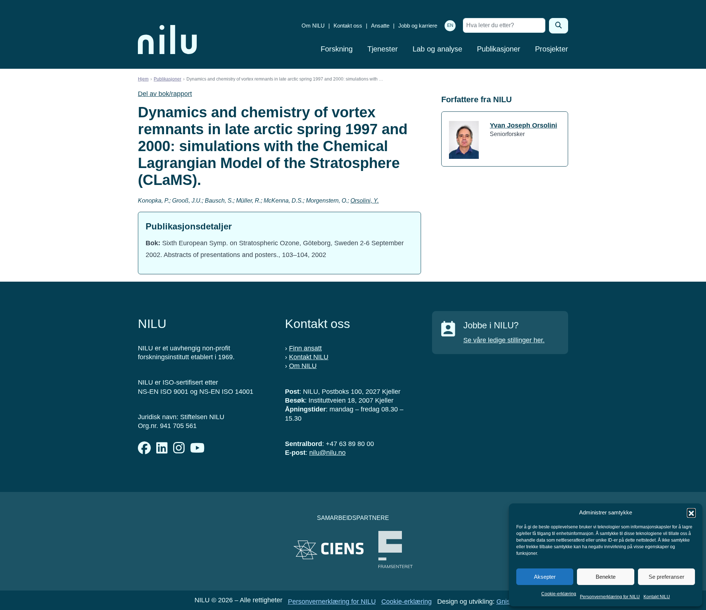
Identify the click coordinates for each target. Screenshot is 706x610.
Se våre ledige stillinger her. (504, 340)
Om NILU (313, 25)
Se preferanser (666, 577)
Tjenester (382, 49)
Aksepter (545, 577)
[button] (691, 512)
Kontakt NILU (656, 596)
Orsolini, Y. (364, 200)
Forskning (337, 49)
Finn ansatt (305, 348)
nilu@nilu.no (327, 452)
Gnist (504, 601)
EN (450, 25)
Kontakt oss (348, 25)
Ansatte (380, 25)
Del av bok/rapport (165, 93)
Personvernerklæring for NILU (610, 596)
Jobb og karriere (417, 25)
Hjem (143, 79)
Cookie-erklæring (558, 593)
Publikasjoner (498, 49)
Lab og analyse (437, 49)
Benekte (606, 577)
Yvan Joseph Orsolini (523, 125)
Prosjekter (551, 49)
